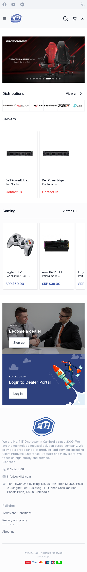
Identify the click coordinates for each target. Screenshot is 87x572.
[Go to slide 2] (30, 78)
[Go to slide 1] (27, 78)
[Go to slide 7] (48, 78)
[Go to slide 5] (40, 78)
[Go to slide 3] (34, 78)
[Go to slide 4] (37, 78)
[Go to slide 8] (53, 78)
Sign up (19, 343)
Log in (18, 394)
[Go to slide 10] (59, 78)
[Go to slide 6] (43, 78)
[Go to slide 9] (56, 78)
